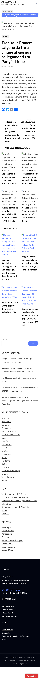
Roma (4, 510)
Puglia (4, 457)
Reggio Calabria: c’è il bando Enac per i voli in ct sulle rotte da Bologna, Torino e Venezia (30, 263)
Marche (5, 447)
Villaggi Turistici (9, 2)
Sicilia (4, 464)
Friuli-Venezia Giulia (11, 434)
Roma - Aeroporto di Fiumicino (16, 507)
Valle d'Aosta (8, 477)
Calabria (5, 425)
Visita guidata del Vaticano (14, 494)
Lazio (4, 438)
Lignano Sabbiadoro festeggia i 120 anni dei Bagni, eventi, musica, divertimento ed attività (9, 270)
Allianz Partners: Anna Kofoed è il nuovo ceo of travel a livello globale (29, 214)
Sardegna (6, 460)
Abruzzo (5, 418)
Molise (5, 451)
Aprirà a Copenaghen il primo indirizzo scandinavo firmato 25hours (9, 177)
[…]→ (12, 103)
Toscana (5, 467)
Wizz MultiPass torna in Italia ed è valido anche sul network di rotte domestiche (30, 177)
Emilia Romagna (9, 431)
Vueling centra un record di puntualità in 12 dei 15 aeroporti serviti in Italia (10, 214)
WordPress (30, 660)
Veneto (5, 480)
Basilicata (6, 421)
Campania (6, 428)
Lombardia (6, 444)
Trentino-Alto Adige (11, 470)
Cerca (4, 339)
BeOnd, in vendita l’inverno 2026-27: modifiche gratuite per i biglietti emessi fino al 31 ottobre (20, 400)
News (5, 37)
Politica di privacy (20, 664)
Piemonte (6, 454)
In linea (11, 590)
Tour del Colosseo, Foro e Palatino (17, 497)
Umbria (5, 474)
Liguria (5, 441)
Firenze (5, 513)
